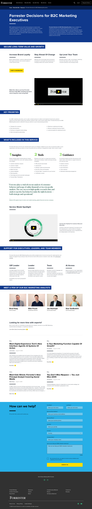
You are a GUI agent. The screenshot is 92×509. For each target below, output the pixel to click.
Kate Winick (49, 379)
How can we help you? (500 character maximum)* (58, 443)
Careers (30, 491)
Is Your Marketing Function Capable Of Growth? (64, 344)
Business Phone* (50, 418)
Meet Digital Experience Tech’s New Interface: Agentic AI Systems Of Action (25, 346)
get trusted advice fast (72, 271)
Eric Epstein (49, 348)
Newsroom (30, 490)
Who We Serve (19, 3)
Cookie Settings (28, 503)
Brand (29, 493)
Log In (78, 3)
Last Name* (68, 405)
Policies (48, 491)
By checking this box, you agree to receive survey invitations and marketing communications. (64, 459)
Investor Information (13, 491)
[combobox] (65, 439)
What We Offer (28, 3)
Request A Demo (86, 3)
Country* (49, 430)
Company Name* (50, 437)
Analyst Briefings (13, 490)
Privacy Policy (20, 503)
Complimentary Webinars (52, 490)
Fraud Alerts (12, 493)
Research (23, 7)
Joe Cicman (12, 350)
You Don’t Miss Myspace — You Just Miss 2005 (63, 375)
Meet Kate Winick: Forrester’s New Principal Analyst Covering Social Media (25, 376)
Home (10, 7)
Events (49, 3)
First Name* (49, 405)
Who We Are (43, 3)
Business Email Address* (52, 411)
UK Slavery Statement (51, 493)
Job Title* (49, 424)
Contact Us (68, 490)
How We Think (36, 3)
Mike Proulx (12, 381)
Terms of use (12, 503)
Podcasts (68, 491)
